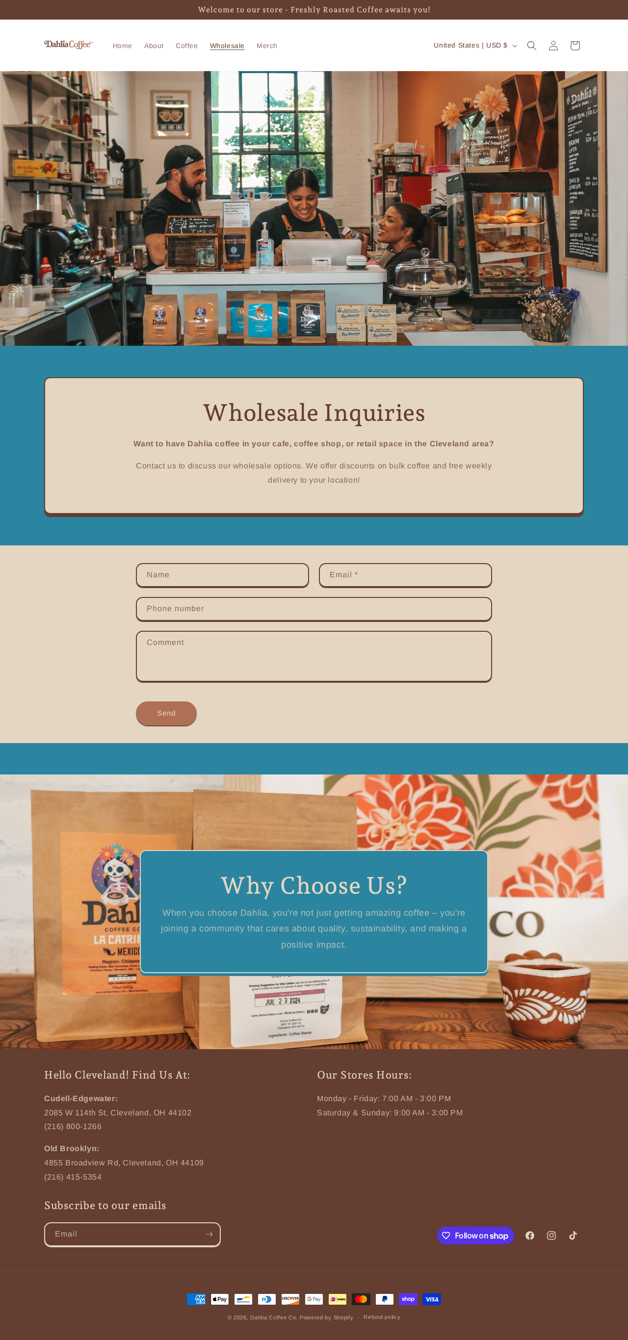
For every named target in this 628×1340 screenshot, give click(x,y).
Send (166, 713)
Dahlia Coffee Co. (274, 1317)
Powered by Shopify (327, 1317)
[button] (532, 45)
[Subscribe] (209, 1234)
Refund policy (382, 1317)
